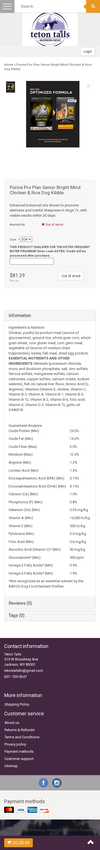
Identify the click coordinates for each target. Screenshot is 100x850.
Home (8, 65)
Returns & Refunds (19, 730)
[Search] (93, 6)
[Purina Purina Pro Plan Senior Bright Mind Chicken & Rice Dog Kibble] (10, 87)
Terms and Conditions (21, 737)
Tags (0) (16, 615)
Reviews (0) (20, 603)
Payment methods (18, 751)
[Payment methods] (27, 810)
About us (11, 723)
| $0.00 (20, 843)
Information (20, 315)
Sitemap (11, 766)
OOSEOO (70, 830)
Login (88, 51)
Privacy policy (15, 744)
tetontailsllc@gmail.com (23, 670)
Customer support (19, 759)
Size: (14, 239)
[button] (50, 327)
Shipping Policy (16, 704)
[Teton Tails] (50, 29)
